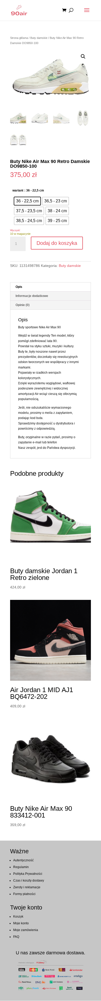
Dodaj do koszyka (57, 243)
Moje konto (21, 923)
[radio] (27, 201)
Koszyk (18, 916)
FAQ (16, 937)
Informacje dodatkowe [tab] (32, 296)
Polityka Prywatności (27, 874)
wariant (17, 190)
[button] (83, 56)
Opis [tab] (19, 287)
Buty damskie (38, 37)
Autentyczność (23, 860)
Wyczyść (15, 230)
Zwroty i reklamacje (26, 887)
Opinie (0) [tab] (23, 305)
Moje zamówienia (25, 930)
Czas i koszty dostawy (28, 880)
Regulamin (21, 867)
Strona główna (19, 37)
